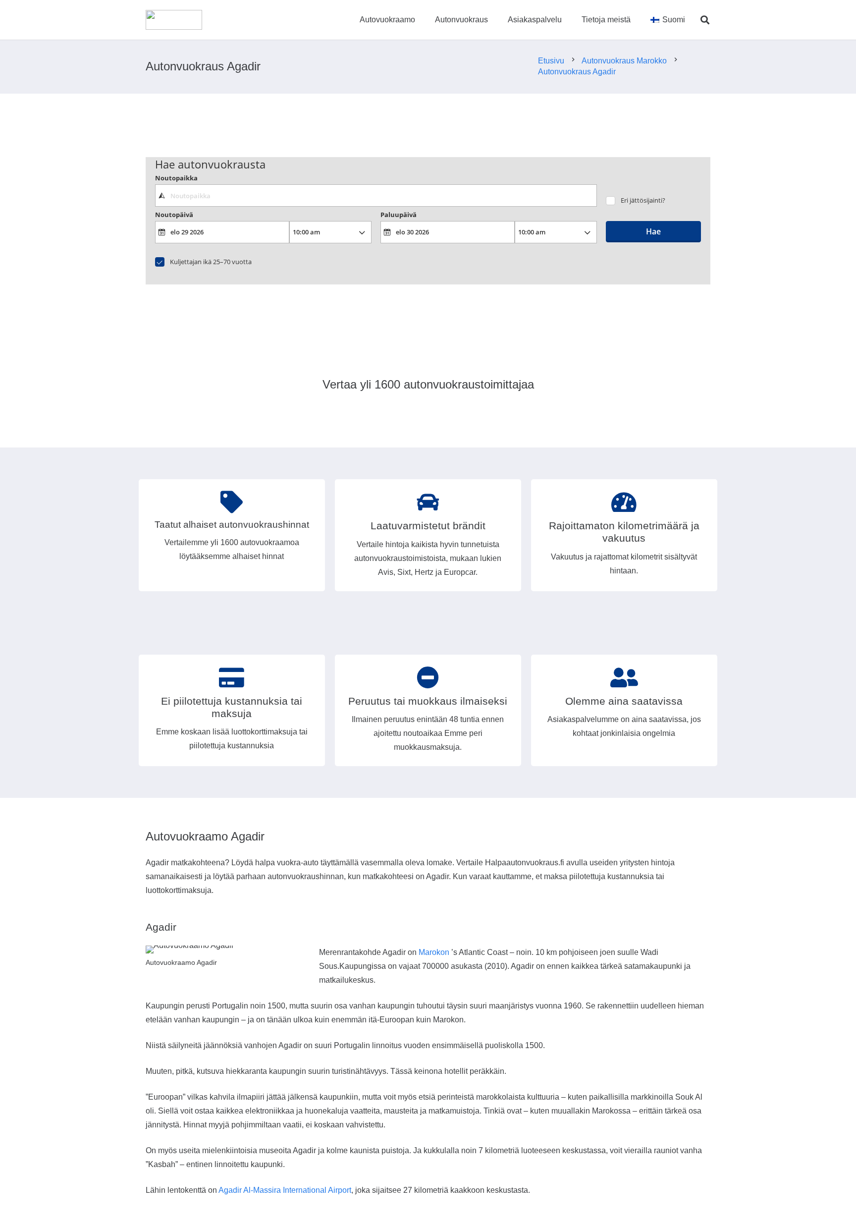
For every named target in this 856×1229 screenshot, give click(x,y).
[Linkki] (174, 20)
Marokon (434, 952)
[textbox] (375, 195)
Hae (653, 231)
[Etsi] (705, 20)
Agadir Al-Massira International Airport (284, 1190)
